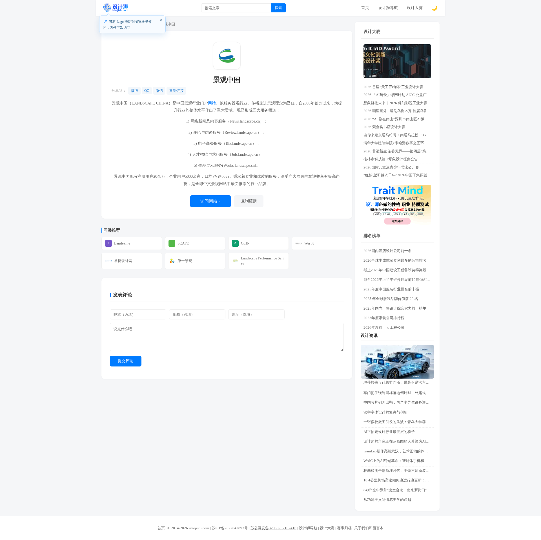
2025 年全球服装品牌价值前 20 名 (390, 299)
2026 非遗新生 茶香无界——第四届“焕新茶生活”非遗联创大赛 (398, 151)
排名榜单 (371, 236)
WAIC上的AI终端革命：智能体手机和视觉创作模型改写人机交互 (398, 461)
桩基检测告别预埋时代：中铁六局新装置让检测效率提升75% (398, 470)
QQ (146, 90)
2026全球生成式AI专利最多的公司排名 (394, 260)
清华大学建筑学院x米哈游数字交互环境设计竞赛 (398, 143)
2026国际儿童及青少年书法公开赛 (391, 167)
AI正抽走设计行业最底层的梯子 (389, 432)
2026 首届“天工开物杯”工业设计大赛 (393, 87)
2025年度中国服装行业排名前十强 (391, 289)
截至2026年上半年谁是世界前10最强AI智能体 (398, 279)
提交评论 (126, 361)
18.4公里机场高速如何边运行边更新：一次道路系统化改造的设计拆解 (398, 480)
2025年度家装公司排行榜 (383, 318)
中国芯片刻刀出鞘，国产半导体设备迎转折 (398, 402)
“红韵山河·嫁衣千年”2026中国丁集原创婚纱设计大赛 (398, 175)
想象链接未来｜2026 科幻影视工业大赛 (395, 103)
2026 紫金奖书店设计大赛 (384, 127)
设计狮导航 (388, 8)
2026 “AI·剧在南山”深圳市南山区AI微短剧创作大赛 (398, 119)
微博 (134, 90)
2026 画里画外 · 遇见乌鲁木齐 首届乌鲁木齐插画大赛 (398, 111)
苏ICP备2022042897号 (230, 528)
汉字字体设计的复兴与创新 (385, 412)
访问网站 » (210, 201)
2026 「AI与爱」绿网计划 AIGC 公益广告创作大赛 (398, 95)
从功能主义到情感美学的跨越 (387, 499)
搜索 (278, 8)
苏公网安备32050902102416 (273, 528)
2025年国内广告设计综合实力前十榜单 (394, 308)
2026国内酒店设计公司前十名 (387, 251)
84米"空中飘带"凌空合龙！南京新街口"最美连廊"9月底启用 (398, 490)
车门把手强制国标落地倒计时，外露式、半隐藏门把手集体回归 (398, 393)
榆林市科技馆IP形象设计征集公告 (390, 159)
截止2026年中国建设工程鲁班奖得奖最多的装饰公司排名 (398, 270)
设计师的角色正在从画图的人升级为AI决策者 (398, 441)
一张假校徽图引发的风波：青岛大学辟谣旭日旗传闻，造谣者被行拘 (398, 422)
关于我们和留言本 (368, 528)
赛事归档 (344, 528)
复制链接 (176, 90)
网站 (212, 103)
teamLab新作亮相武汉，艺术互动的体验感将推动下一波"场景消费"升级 (398, 451)
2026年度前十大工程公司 (383, 327)
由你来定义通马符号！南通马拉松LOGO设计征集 (398, 135)
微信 (159, 90)
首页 (365, 8)
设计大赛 (415, 8)
